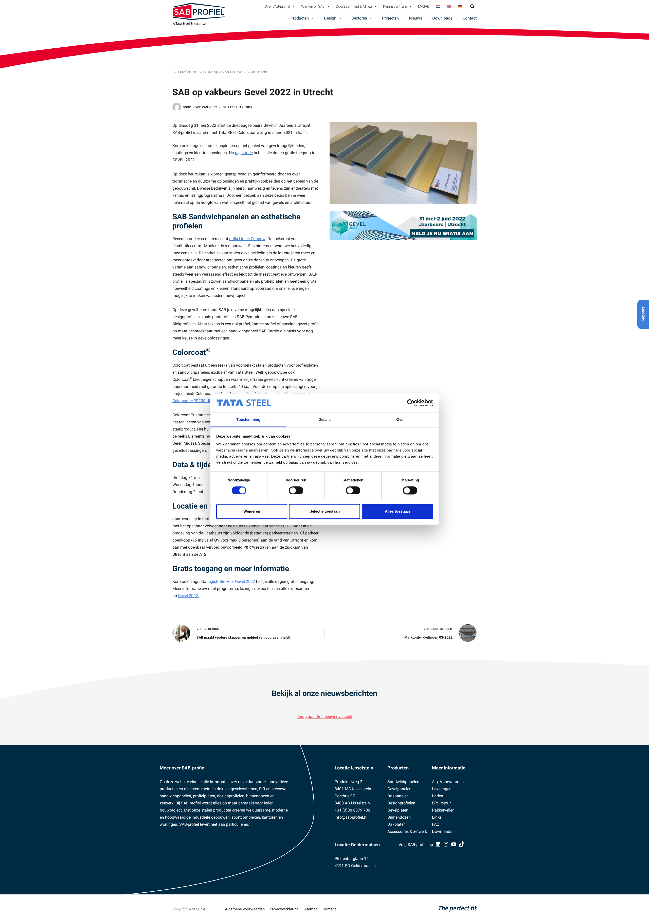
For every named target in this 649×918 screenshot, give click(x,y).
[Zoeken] (472, 6)
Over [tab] (400, 420)
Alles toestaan (397, 511)
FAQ (435, 824)
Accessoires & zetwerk (407, 831)
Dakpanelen (398, 796)
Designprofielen (401, 803)
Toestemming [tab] (248, 420)
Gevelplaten (397, 810)
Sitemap (310, 909)
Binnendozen (399, 817)
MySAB (423, 6)
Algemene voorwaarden (245, 909)
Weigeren (251, 511)
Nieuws (415, 18)
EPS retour (441, 803)
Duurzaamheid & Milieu (354, 6)
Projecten (390, 18)
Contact (470, 18)
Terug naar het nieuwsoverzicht (324, 716)
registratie (244, 152)
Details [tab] (324, 420)
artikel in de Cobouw (247, 238)
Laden (437, 796)
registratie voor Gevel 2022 (231, 581)
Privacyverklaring (284, 909)
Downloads (442, 18)
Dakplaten (396, 824)
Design (330, 18)
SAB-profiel (181, 72)
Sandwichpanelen (403, 781)
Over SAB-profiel (277, 6)
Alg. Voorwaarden (448, 781)
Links (437, 817)
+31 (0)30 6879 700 (352, 810)
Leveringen (442, 788)
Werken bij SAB (313, 6)
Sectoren (359, 18)
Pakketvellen (443, 810)
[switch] (296, 490)
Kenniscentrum (395, 6)
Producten (300, 18)
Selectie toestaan (325, 511)
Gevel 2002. (188, 595)
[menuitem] (437, 6)
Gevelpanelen (399, 788)
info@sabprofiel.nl (351, 817)
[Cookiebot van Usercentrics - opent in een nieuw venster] (411, 403)
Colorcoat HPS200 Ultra (194, 400)
